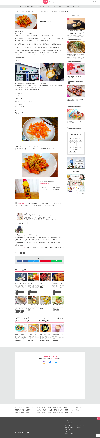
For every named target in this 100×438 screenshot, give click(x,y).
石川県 (34, 409)
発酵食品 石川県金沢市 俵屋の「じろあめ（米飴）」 (45, 334)
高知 (29, 309)
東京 (41, 287)
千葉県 (76, 407)
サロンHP (35, 247)
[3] (76, 74)
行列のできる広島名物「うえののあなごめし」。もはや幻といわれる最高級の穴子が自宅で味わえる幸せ (75, 99)
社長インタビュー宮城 (74, 128)
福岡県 (27, 412)
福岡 (79, 81)
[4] (76, 95)
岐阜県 (55, 409)
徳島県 (71, 410)
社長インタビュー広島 (77, 106)
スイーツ (17, 312)
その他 (71, 412)
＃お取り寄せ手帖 (53, 358)
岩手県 (27, 407)
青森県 (22, 407)
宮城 (68, 128)
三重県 (71, 409)
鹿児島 (71, 147)
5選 (82, 81)
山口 (16, 290)
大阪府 (22, 410)
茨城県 (54, 407)
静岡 (16, 340)
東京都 (81, 407)
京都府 (16, 410)
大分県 (49, 412)
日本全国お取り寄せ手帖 (22, 432)
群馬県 (65, 407)
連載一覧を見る (81, 193)
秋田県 (38, 407)
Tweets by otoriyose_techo (24, 366)
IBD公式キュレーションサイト (56, 247)
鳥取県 (44, 410)
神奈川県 (17, 409)
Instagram (21, 223)
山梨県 (44, 409)
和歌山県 (39, 410)
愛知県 (66, 409)
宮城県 (33, 407)
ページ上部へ (98, 418)
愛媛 (79, 149)
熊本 (74, 81)
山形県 (43, 407)
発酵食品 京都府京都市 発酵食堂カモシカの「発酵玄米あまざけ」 (58, 334)
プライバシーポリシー (81, 425)
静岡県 (61, 409)
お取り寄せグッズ (51, 6)
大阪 (29, 340)
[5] (76, 119)
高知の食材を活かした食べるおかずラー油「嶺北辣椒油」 (33, 306)
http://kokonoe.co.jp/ (44, 183)
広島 (71, 106)
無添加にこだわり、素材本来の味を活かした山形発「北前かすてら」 (58, 283)
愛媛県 (16, 412)
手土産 (22, 310)
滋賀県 (77, 409)
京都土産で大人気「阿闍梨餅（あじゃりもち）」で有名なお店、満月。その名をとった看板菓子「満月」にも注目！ (75, 32)
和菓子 (21, 312)
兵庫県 (27, 410)
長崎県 (38, 412)
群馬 (74, 151)
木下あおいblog (43, 247)
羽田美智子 (72, 140)
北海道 (29, 290)
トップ (20, 6)
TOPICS (57, 309)
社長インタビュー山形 (57, 292)
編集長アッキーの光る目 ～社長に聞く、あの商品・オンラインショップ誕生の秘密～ (21, 286)
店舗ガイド (61, 6)
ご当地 (75, 149)
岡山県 (55, 410)
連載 (68, 6)
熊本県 (43, 412)
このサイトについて (80, 420)
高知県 (22, 412)
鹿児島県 (61, 412)
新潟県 (23, 409)
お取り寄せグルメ (40, 6)
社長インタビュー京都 (77, 39)
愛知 (21, 252)
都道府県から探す (29, 6)
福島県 (49, 407)
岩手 (16, 310)
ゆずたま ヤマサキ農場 (45, 304)
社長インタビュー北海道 (32, 292)
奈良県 (33, 410)
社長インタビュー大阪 (77, 61)
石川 (41, 340)
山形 (54, 290)
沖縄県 (66, 412)
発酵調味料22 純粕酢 (22, 203)
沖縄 (74, 142)
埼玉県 (71, 407)
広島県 (61, 410)
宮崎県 (54, 412)
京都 (54, 340)
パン (80, 140)
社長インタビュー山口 (19, 292)
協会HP (27, 247)
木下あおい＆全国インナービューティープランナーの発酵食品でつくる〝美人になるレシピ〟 (39, 11)
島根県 (50, 410)
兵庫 (54, 309)
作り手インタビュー (77, 6)
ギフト (71, 138)
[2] (76, 52)
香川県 (77, 410)
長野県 (50, 409)
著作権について (79, 427)
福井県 (39, 409)
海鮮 (70, 151)
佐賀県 (33, 412)
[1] (76, 28)
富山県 (28, 409)
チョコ (71, 149)
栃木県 (60, 407)
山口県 (66, 410)
